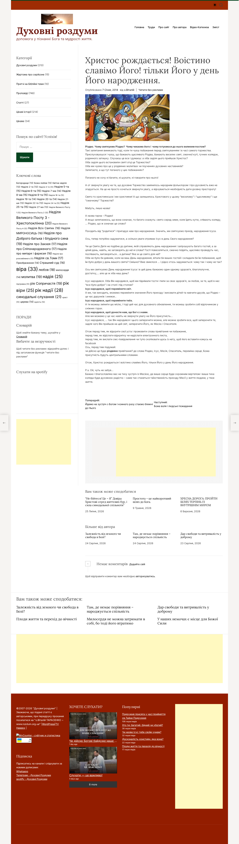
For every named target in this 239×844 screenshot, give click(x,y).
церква (27, 301)
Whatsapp (22, 771)
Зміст (215, 27)
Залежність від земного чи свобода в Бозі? (103, 535)
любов (47, 270)
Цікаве (20, 121)
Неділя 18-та (56, 195)
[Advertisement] (166, 452)
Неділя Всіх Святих (44, 228)
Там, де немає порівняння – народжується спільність (151, 535)
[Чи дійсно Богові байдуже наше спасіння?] (93, 725)
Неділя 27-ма (38, 207)
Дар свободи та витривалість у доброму (200, 535)
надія (53, 276)
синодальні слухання (39, 297)
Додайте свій (137, 564)
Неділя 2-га (29, 187)
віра (27, 269)
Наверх (20, 727)
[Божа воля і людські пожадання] (235, 423)
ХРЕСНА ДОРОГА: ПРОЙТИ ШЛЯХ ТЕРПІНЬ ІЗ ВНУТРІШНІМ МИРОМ (198, 502)
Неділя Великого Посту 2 (35, 213)
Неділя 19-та (26, 199)
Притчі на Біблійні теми (30, 83)
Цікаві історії (23, 111)
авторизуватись (145, 576)
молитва (31, 277)
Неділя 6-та (31, 191)
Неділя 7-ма (51, 191)
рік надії (49, 290)
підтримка (23, 284)
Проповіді (22, 93)
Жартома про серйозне (30, 74)
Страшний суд (52, 262)
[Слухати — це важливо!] (93, 760)
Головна (139, 27)
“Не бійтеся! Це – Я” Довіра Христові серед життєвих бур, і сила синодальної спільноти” (106, 502)
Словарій (21, 336)
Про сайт (163, 27)
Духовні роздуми (57, 30)
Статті (20, 102)
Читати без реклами (151, 89)
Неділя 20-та (47, 199)
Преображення (27, 262)
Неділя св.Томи (48, 258)
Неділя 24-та (52, 203)
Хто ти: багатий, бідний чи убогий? (142, 725)
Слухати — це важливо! (86, 775)
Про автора (180, 27)
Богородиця (24, 183)
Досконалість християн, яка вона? (142, 739)
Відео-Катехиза (199, 27)
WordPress (48, 724)
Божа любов (43, 183)
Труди (151, 27)
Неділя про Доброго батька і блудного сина (42, 238)
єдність (39, 302)
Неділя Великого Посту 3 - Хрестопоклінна (38, 217)
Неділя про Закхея (40, 244)
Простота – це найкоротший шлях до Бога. (152, 500)
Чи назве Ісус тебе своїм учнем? (141, 732)
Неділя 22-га (34, 203)
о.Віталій (129, 89)
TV (57, 724)
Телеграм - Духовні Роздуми (33, 775)
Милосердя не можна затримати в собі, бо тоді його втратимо (116, 621)
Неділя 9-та (38, 195)
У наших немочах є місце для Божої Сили (187, 621)
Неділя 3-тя (46, 187)
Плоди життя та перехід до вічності (46, 619)
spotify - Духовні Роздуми (31, 779)
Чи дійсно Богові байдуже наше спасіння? (98, 741)
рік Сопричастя (46, 283)
